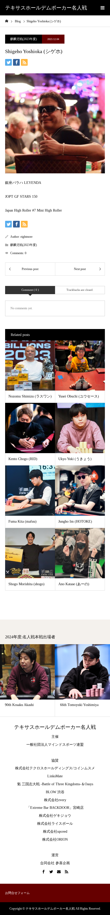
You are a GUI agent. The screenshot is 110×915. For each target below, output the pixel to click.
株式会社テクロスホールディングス (43, 768)
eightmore (26, 236)
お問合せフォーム (17, 893)
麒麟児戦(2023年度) (23, 39)
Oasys (89, 784)
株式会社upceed (55, 831)
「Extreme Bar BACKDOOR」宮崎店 (55, 808)
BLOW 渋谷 (55, 792)
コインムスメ (84, 768)
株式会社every (55, 800)
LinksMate (55, 776)
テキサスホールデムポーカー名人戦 (46, 8)
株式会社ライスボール (55, 824)
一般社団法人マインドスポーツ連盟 (55, 745)
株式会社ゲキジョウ (55, 816)
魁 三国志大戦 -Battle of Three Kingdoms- (49, 784)
